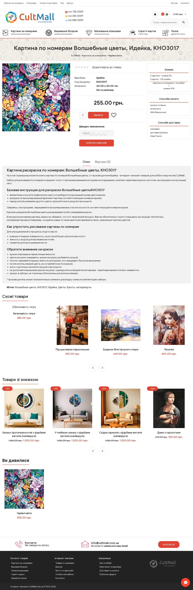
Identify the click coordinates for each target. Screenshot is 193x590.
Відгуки (70, 3)
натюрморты (83, 287)
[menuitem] (24, 32)
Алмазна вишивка (19, 570)
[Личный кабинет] (155, 14)
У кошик (26, 324)
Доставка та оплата (109, 570)
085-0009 (75, 20)
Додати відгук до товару (106, 67)
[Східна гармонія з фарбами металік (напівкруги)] (120, 408)
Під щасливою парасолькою (72, 349)
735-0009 (75, 11)
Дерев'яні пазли (19, 578)
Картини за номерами (14, 3)
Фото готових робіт (64, 570)
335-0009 (75, 16)
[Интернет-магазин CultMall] (30, 17)
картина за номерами (163, 83)
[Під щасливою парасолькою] (72, 325)
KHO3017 (42, 287)
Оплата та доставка (48, 3)
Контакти (185, 3)
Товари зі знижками (64, 563)
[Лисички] (169, 325)
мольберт (180, 83)
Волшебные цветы (25, 287)
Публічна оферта (108, 574)
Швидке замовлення (91, 126)
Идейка (52, 287)
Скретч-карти (17, 574)
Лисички (169, 349)
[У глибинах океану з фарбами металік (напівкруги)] (72, 408)
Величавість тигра (24, 313)
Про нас (174, 3)
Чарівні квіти (24, 513)
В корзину (26, 523)
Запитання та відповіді (110, 567)
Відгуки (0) (103, 162)
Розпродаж (32, 3)
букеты (71, 287)
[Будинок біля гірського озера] (120, 325)
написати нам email (116, 546)
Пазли (178, 32)
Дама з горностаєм (168, 432)
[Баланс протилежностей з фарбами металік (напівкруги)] (24, 408)
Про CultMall (105, 563)
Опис (86, 162)
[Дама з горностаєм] (169, 408)
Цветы (61, 287)
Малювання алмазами (107, 32)
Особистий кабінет (64, 574)
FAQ (62, 3)
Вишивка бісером (19, 567)
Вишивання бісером (66, 32)
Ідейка (100, 77)
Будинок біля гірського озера (120, 349)
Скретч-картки (147, 32)
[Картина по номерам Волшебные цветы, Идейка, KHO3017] (36, 97)
